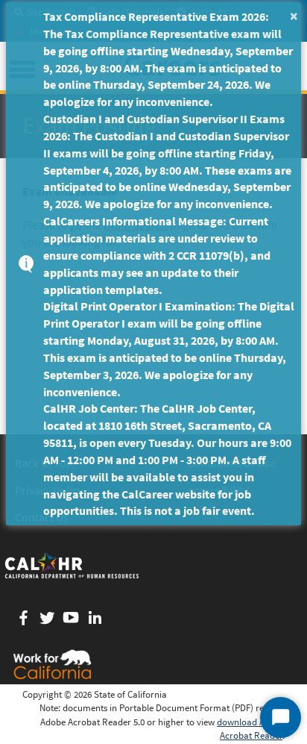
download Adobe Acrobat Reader (251, 729)
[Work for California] (52, 664)
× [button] (294, 15)
